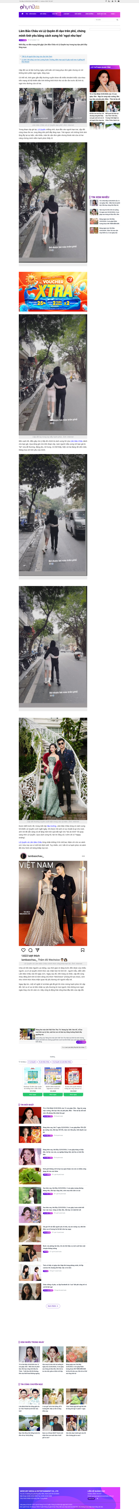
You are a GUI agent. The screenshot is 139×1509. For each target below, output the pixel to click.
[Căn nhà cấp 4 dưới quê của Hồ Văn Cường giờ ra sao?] (76, 1423)
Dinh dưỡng (90, 14)
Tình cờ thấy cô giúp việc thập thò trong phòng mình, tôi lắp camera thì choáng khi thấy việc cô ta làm (63, 1266)
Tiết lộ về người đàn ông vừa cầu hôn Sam (37, 56)
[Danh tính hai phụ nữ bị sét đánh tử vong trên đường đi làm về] (112, 127)
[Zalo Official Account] (109, 1)
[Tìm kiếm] (117, 19)
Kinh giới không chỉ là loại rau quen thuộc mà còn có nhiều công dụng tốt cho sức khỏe (64, 1170)
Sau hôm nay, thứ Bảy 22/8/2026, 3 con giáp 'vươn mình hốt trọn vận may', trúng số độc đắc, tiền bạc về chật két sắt (63, 1209)
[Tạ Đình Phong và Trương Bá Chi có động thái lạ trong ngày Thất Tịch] (97, 127)
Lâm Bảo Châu (76, 441)
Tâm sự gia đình (48, 1290)
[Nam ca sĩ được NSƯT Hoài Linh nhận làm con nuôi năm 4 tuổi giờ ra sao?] (53, 1423)
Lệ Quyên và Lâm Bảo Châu (30, 842)
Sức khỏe (78, 14)
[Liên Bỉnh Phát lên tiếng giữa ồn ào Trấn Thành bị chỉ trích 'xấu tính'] (29, 1396)
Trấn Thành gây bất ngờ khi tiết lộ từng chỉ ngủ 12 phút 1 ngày (76, 1408)
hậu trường (51, 826)
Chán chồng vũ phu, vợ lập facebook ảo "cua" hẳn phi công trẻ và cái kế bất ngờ (65, 1286)
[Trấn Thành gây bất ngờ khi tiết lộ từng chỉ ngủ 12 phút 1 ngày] (76, 1396)
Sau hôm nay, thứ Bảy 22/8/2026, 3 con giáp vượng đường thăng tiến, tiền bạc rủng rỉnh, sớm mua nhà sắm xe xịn (63, 1189)
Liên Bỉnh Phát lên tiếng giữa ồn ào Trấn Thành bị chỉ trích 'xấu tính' (29, 1409)
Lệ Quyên (42, 129)
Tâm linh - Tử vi (48, 1116)
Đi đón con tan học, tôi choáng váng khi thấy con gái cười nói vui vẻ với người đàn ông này (97, 117)
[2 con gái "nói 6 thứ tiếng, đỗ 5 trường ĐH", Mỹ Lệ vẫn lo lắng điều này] (53, 1396)
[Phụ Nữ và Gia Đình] (30, 7)
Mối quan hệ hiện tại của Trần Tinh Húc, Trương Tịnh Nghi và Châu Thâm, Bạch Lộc (112, 117)
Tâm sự (46, 1251)
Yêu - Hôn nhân (31, 14)
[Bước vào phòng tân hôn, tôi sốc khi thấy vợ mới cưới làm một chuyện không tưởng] (30, 1253)
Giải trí (54, 14)
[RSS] (116, 1)
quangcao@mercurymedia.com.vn (103, 1496)
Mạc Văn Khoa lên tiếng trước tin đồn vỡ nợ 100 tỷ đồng (29, 1434)
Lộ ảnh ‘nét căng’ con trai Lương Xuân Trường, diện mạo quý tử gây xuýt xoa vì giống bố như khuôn (53, 61)
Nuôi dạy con (101, 14)
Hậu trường (23, 40)
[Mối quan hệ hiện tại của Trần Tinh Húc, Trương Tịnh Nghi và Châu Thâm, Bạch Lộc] (112, 106)
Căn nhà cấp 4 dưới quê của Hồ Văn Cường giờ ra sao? (76, 1434)
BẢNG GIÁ (91, 1498)
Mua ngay (32, 1094)
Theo (73, 1047)
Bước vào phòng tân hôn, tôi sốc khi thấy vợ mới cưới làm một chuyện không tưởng (64, 1247)
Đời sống (43, 14)
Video (113, 14)
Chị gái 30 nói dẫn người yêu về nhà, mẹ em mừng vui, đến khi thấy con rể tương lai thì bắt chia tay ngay (64, 1228)
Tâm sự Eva (47, 1232)
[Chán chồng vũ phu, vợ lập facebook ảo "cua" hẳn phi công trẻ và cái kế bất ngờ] (30, 1291)
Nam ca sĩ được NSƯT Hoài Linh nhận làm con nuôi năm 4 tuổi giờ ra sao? (52, 1435)
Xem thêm (82, 1042)
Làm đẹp (66, 14)
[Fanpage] (106, 1)
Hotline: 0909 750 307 (47, 1)
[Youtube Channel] (113, 1)
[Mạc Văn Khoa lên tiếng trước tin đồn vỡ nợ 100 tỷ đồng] (29, 1423)
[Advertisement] (53, 1009)
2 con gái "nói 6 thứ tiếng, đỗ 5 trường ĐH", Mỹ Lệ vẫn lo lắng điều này (52, 1409)
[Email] (119, 1)
